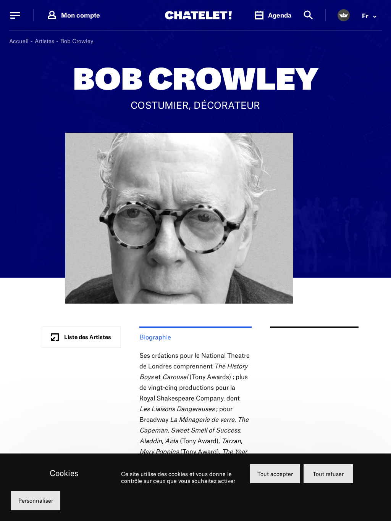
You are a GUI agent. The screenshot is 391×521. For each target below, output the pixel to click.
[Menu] (15, 15)
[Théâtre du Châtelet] (198, 15)
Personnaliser (35, 500)
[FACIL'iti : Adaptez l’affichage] (344, 15)
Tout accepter (275, 474)
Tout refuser (328, 474)
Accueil (19, 41)
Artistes (44, 41)
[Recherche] (308, 15)
